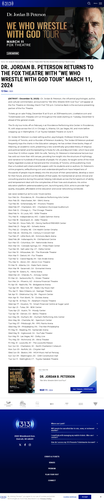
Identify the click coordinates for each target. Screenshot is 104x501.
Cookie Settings (69, 497)
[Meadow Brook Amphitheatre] (66, 404)
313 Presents (8, 3)
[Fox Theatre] (37, 404)
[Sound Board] (81, 404)
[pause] (101, 401)
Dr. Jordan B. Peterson (57, 376)
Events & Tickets (52, 457)
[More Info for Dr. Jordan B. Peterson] (21, 380)
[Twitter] (20, 445)
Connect (52, 480)
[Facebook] (25, 445)
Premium (52, 469)
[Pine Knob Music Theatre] (22, 404)
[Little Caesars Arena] (8, 404)
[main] (52, 199)
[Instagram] (30, 445)
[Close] (101, 497)
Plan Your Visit (52, 475)
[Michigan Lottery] (52, 404)
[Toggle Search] (90, 4)
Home (3, 62)
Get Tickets (77, 389)
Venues (52, 463)
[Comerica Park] (95, 404)
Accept (85, 497)
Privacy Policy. (46, 499)
